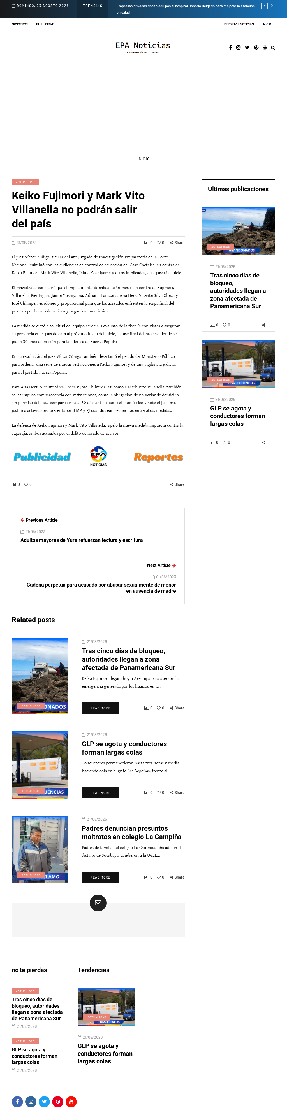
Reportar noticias (239, 24)
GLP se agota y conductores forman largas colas (237, 416)
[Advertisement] (143, 108)
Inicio (266, 24)
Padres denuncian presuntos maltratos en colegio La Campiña (131, 1057)
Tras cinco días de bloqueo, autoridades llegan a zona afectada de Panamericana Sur (238, 291)
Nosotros (20, 24)
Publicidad (45, 24)
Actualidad (25, 182)
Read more (100, 708)
